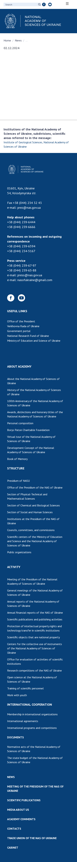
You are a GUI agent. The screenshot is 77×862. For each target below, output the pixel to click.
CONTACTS (14, 828)
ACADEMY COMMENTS (21, 819)
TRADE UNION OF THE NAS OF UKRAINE (32, 838)
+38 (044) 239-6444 (21, 222)
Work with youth (17, 695)
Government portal (18, 331)
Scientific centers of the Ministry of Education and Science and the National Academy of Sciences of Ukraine (34, 541)
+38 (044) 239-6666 (21, 227)
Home (7, 40)
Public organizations (19, 552)
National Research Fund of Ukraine (28, 336)
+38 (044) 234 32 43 (27, 203)
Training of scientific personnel (25, 688)
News (18, 40)
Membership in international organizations (32, 714)
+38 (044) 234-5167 (21, 251)
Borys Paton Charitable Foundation (28, 430)
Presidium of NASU (18, 480)
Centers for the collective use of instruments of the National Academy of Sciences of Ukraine (34, 648)
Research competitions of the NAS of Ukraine (34, 670)
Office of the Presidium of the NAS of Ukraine (34, 487)
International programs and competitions (32, 728)
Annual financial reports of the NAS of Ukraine (35, 612)
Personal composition (20, 423)
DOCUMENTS (15, 737)
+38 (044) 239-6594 (21, 246)
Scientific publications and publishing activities (34, 619)
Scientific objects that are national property (33, 637)
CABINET (12, 847)
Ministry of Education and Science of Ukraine (33, 340)
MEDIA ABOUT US (18, 809)
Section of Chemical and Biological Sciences (33, 505)
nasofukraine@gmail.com (34, 280)
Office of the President (21, 321)
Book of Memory (17, 459)
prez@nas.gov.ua (29, 207)
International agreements (22, 721)
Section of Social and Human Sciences (30, 512)
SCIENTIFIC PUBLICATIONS (23, 800)
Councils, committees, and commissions (31, 530)
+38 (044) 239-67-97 (21, 265)
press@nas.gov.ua (29, 275)
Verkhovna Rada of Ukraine (23, 326)
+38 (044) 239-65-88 (21, 270)
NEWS (11, 777)
